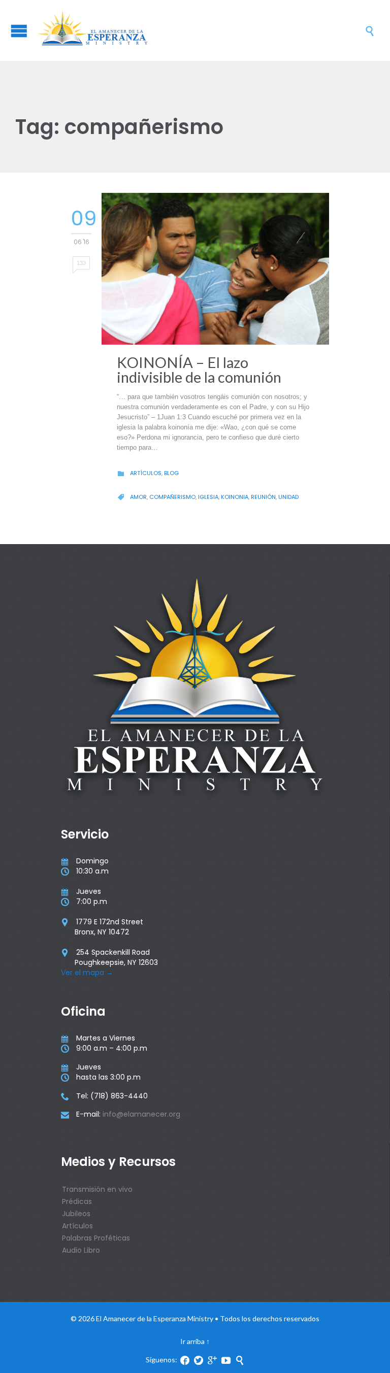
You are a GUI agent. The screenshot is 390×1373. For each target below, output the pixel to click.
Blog (171, 473)
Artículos (145, 473)
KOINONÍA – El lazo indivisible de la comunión (199, 369)
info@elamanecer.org (141, 1114)
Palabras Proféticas (96, 1238)
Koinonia (234, 497)
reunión (263, 497)
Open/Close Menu (19, 31)
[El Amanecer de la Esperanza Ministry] (200, 30)
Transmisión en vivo (97, 1189)
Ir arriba (192, 1341)
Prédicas (77, 1201)
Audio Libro (81, 1250)
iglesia (208, 497)
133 (81, 263)
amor (138, 497)
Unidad (288, 497)
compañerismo (172, 497)
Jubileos (76, 1214)
